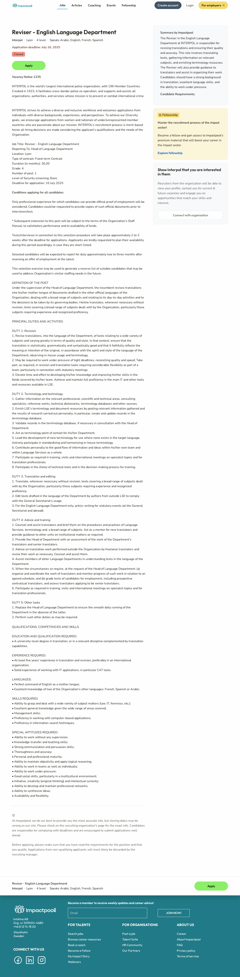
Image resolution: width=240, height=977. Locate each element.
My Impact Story (79, 956)
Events (111, 5)
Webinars (74, 962)
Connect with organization (190, 215)
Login (190, 5)
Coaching (94, 5)
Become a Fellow (79, 950)
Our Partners (131, 950)
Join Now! (174, 913)
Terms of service (188, 956)
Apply (29, 65)
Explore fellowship (170, 153)
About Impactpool (189, 939)
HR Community (132, 945)
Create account (168, 5)
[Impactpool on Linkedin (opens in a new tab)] (29, 964)
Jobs (62, 5)
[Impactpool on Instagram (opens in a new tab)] (41, 964)
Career (181, 934)
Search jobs (75, 934)
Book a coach (77, 945)
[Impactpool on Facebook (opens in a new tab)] (18, 964)
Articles (76, 5)
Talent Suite (130, 939)
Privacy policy (186, 950)
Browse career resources (84, 939)
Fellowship (129, 5)
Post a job (128, 934)
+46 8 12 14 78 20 (24, 926)
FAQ (180, 945)
